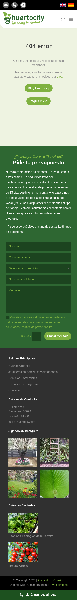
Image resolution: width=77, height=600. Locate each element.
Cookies (58, 580)
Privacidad (44, 580)
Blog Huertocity (38, 88)
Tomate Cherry (18, 565)
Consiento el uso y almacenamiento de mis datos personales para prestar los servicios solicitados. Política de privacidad (35, 322)
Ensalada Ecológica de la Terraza (30, 536)
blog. (60, 76)
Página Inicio (38, 101)
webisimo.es (60, 584)
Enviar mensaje (57, 336)
